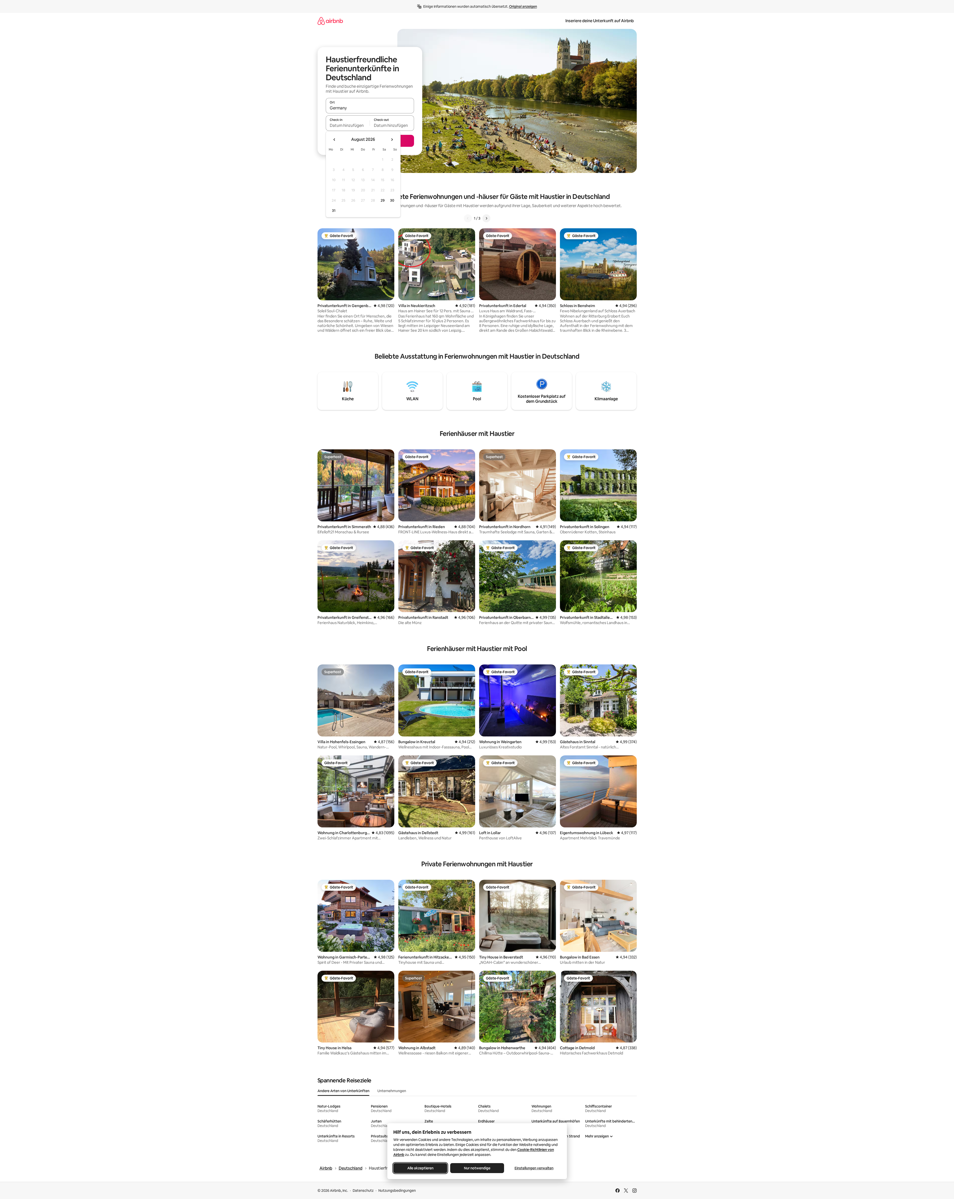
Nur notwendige (477, 1168)
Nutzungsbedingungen (397, 1190)
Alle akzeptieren (420, 1168)
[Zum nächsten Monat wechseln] (391, 139)
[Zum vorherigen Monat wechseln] (334, 139)
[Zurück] (468, 218)
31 (333, 210)
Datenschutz (363, 1190)
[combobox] (370, 108)
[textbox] (348, 125)
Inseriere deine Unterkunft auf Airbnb (599, 20)
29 (383, 200)
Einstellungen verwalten (534, 1168)
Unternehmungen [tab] (391, 1091)
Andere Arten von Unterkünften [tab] (343, 1091)
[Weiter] (486, 218)
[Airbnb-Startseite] (330, 21)
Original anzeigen (523, 6)
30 (392, 200)
